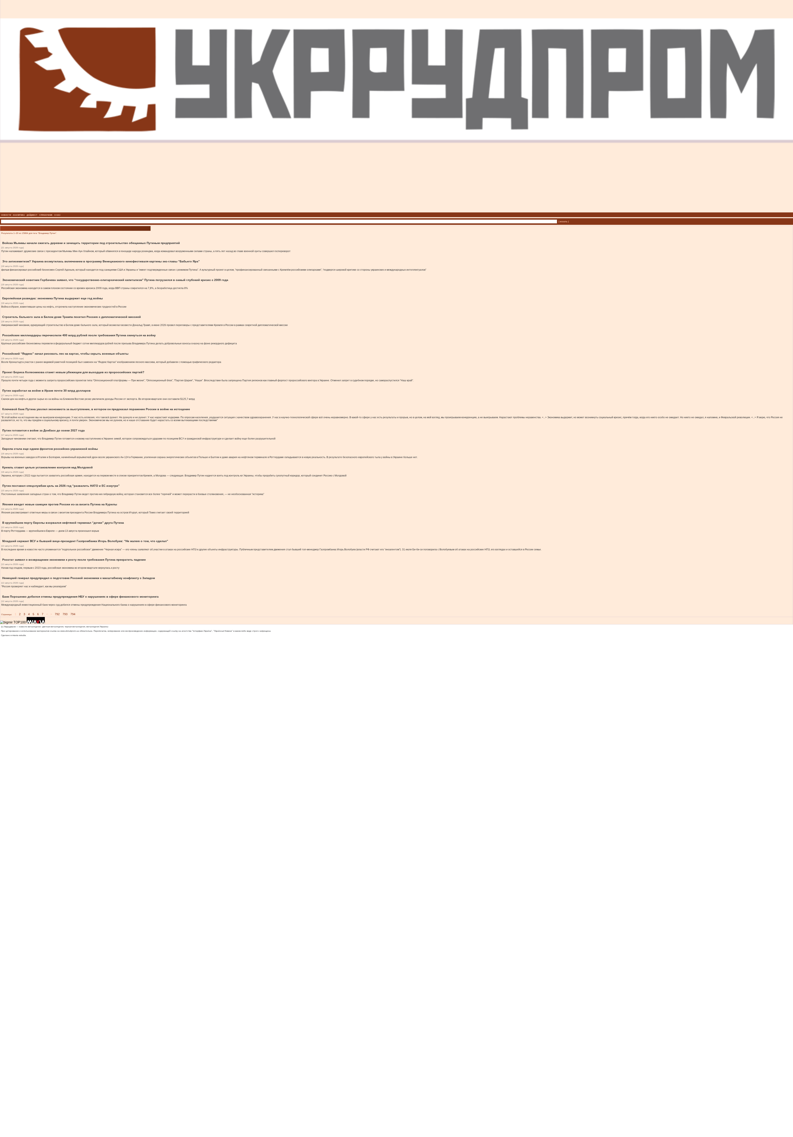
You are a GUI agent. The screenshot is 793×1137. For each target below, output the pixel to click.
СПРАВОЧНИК (45, 215)
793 (65, 614)
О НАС (57, 215)
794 (72, 614)
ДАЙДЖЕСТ (32, 215)
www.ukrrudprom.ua (69, 631)
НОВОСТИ (6, 215)
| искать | (564, 221)
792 (57, 614)
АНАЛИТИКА (19, 215)
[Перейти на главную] (396, 211)
